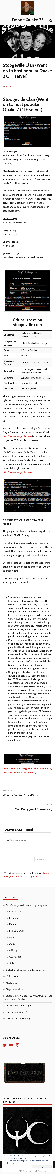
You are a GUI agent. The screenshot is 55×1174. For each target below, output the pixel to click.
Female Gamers (17, 931)
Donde (9, 86)
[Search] (48, 21)
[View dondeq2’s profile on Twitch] (18, 1045)
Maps (12, 937)
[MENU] (5, 21)
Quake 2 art (15, 957)
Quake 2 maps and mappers (20, 1005)
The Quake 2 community (18, 1018)
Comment (41, 859)
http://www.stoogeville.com (17, 436)
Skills (11, 963)
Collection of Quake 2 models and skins (26, 970)
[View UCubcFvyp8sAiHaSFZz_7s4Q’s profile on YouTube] (11, 1045)
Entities (13, 924)
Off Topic (14, 950)
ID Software (12, 976)
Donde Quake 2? (27, 19)
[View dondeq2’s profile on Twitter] (5, 1045)
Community (15, 911)
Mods (12, 944)
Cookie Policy (9, 1163)
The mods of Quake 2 (17, 1012)
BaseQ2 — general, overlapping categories (26, 905)
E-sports (13, 918)
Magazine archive (14, 989)
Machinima (11, 983)
